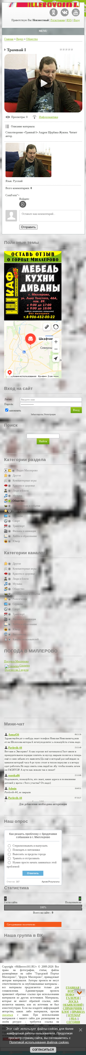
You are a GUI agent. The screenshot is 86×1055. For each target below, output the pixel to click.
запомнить (15, 410)
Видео (19, 39)
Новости (73, 994)
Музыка (17, 495)
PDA (73, 1018)
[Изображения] (28, 160)
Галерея (72, 998)
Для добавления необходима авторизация (43, 804)
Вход (77, 20)
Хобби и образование (25, 536)
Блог (65, 1011)
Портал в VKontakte (65, 12)
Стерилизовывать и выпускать (30, 845)
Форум (72, 991)
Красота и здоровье (24, 485)
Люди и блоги (20, 490)
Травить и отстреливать (26, 858)
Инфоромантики (48, 117)
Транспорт (19, 526)
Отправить (28, 227)
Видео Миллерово (27, 470)
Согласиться (43, 1049)
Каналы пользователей (26, 639)
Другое (17, 475)
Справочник (72, 1008)
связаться (7, 1014)
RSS (69, 20)
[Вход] (22, 204)
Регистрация (58, 20)
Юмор (16, 541)
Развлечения (20, 510)
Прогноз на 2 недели (16, 670)
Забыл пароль (37, 414)
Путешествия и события (26, 505)
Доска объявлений (73, 1003)
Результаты (53, 882)
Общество (32, 39)
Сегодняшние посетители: (21, 924)
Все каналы (19, 634)
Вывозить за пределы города (29, 854)
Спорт (16, 521)
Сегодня (73, 1022)
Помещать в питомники (26, 849)
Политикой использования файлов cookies (39, 1042)
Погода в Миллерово (16, 661)
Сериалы (18, 516)
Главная (9, 39)
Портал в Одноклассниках (54, 12)
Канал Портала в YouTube (76, 12)
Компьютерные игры (24, 480)
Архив (45, 882)
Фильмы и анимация (24, 531)
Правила (78, 1011)
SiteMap (74, 1015)
